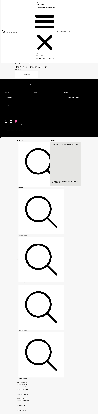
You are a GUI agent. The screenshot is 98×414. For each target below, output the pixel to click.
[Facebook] (11, 121)
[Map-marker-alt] (15, 121)
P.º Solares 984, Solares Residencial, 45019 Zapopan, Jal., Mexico (20, 124)
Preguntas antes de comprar (45, 7)
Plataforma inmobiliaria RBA (72, 97)
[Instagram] (6, 121)
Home (16, 63)
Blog (37, 8)
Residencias (68, 94)
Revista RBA (40, 4)
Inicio (38, 2)
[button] (44, 31)
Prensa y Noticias (40, 94)
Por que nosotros (42, 5)
